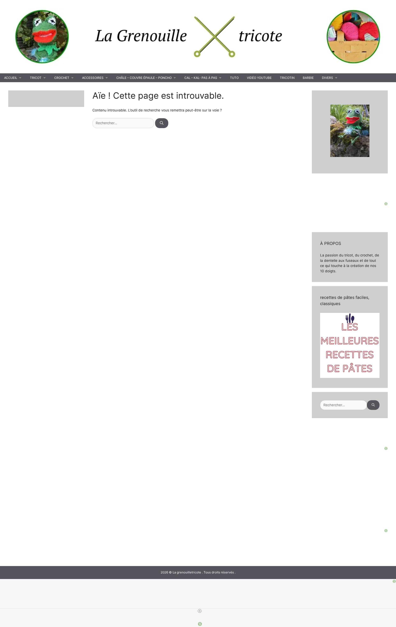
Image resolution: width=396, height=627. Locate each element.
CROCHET (61, 78)
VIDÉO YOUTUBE (259, 78)
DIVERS (327, 78)
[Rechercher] (161, 123)
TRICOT (35, 78)
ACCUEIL (10, 78)
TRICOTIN (287, 78)
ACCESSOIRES (93, 78)
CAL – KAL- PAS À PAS (200, 78)
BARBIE (308, 78)
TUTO (234, 78)
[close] (200, 611)
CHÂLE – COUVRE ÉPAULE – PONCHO (144, 78)
